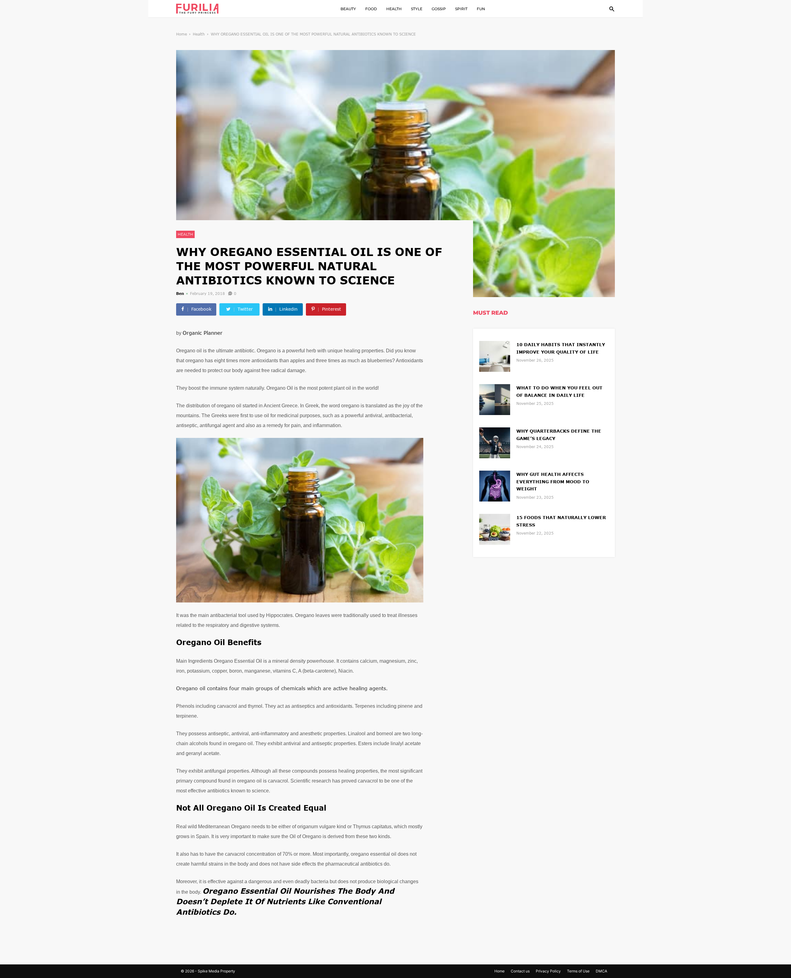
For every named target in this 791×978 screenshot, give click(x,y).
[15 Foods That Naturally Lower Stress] (494, 528)
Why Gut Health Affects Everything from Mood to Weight (552, 482)
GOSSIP (439, 8)
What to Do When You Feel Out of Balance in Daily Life (559, 391)
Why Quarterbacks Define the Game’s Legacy (558, 434)
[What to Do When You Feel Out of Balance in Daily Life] (494, 399)
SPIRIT (461, 8)
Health (199, 34)
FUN (481, 8)
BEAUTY (348, 8)
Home (181, 34)
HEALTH (394, 8)
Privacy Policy (548, 971)
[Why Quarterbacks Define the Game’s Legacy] (494, 442)
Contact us (520, 971)
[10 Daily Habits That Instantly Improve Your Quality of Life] (494, 356)
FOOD (371, 8)
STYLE (416, 8)
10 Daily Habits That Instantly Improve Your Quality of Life (560, 348)
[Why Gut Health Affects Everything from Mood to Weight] (494, 485)
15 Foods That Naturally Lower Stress (561, 521)
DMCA (601, 971)
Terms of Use (578, 971)
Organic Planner (202, 333)
